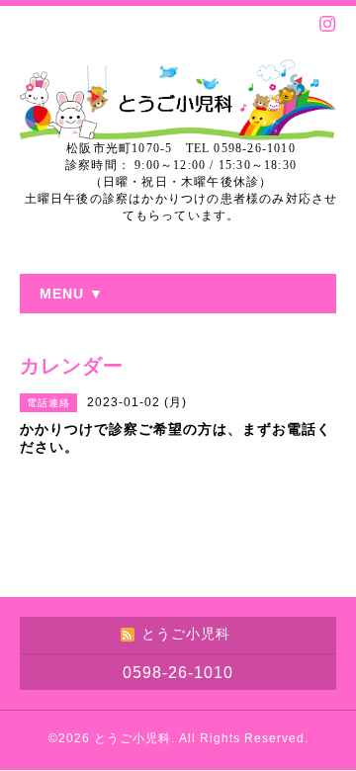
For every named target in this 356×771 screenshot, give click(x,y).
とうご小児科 (132, 738)
